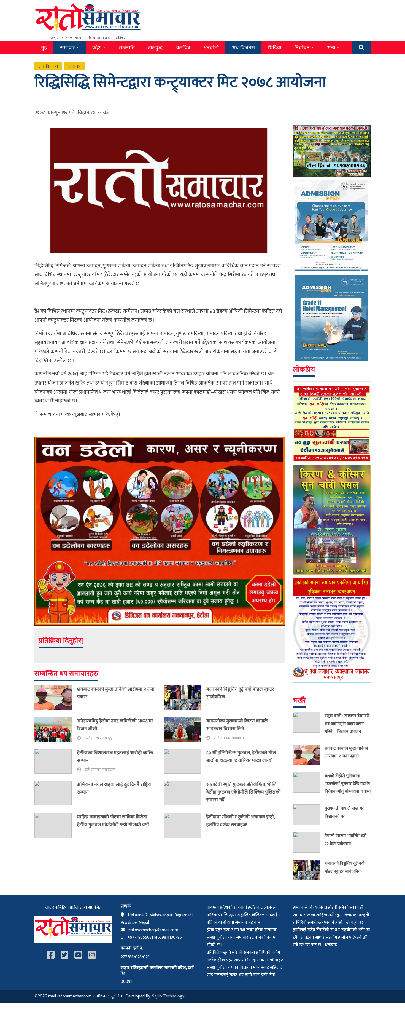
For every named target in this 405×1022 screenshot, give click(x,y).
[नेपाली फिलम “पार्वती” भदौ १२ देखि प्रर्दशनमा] (309, 842)
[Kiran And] (332, 519)
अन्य (331, 47)
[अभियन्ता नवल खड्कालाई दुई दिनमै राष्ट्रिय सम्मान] (55, 793)
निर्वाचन (302, 47)
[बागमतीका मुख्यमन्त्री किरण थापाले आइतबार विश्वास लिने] (185, 729)
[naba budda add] (332, 424)
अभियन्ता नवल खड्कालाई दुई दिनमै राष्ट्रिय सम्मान (114, 788)
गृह (44, 47)
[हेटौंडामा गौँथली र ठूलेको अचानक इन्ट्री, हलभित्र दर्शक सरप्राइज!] (185, 825)
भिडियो (274, 47)
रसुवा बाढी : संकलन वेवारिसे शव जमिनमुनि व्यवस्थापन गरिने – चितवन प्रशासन (347, 723)
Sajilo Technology (168, 996)
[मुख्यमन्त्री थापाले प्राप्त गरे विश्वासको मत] (309, 814)
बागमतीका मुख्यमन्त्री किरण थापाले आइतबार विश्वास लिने (237, 725)
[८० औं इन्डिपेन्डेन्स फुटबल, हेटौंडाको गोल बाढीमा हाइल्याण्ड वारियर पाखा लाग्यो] (185, 761)
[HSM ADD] (332, 270)
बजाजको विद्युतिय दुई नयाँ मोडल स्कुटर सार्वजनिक (240, 693)
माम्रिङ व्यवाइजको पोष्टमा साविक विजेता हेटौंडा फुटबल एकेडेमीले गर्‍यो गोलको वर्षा (113, 821)
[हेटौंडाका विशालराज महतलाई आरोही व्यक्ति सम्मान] (55, 761)
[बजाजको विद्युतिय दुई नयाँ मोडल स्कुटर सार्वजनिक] (185, 697)
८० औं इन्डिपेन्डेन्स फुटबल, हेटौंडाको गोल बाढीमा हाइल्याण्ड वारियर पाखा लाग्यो (241, 756)
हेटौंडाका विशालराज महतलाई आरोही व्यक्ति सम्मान (115, 756)
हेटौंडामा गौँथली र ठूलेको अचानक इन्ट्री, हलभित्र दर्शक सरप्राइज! (240, 821)
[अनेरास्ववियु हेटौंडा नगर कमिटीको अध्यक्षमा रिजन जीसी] (55, 729)
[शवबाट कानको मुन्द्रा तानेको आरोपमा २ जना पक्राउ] (55, 697)
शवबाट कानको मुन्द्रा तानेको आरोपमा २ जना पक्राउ (116, 693)
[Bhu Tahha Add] (332, 630)
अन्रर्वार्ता (211, 47)
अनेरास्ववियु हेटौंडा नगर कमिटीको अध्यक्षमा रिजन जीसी (115, 725)
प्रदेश (96, 47)
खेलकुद (155, 47)
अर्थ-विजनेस (243, 47)
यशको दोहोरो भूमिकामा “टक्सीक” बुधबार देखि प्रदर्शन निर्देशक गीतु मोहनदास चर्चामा (348, 783)
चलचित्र (183, 47)
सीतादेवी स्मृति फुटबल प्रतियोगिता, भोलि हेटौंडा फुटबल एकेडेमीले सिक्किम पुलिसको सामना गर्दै (243, 792)
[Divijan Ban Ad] (159, 530)
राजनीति (127, 47)
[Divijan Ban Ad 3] (332, 150)
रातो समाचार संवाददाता (100, 738)
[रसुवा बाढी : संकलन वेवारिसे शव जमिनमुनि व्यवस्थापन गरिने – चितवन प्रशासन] (309, 724)
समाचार (67, 47)
